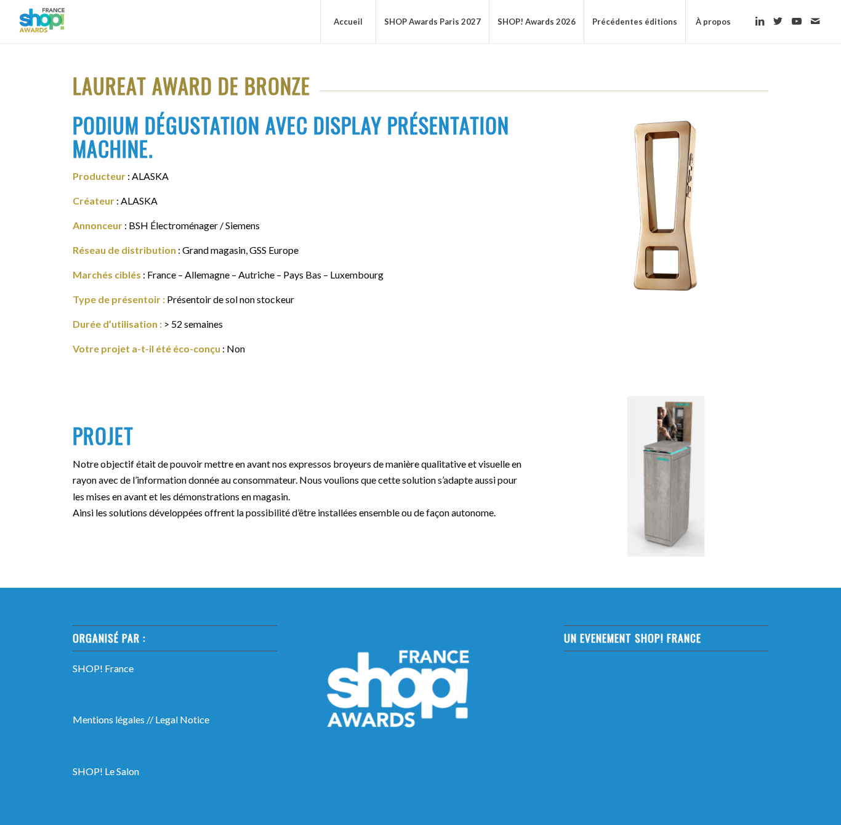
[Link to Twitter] (778, 21)
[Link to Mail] (815, 21)
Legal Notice (182, 719)
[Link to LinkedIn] (759, 21)
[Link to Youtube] (796, 21)
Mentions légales (109, 719)
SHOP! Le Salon (106, 771)
